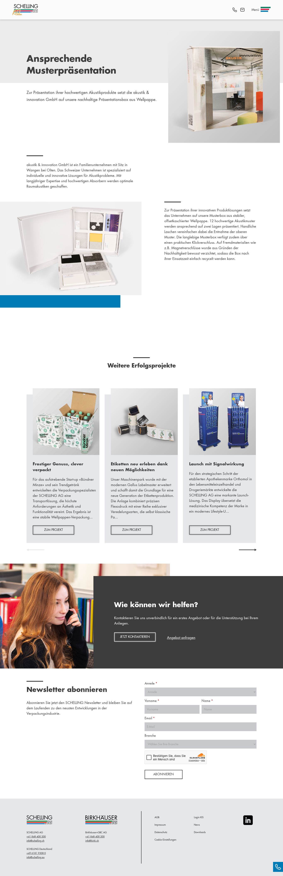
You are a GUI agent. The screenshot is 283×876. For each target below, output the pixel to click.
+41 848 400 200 (36, 836)
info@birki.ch (92, 841)
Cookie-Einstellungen (165, 839)
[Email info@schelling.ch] (242, 9)
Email (150, 718)
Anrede (151, 683)
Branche (150, 735)
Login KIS (198, 817)
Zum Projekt (53, 529)
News (197, 825)
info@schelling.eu (36, 857)
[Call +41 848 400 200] (234, 9)
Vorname (152, 700)
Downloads (200, 832)
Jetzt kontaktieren (135, 636)
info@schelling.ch (35, 841)
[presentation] (35, 549)
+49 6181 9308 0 (36, 853)
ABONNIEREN (163, 774)
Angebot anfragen (181, 637)
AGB (157, 817)
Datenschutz (161, 832)
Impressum (160, 825)
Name (207, 700)
